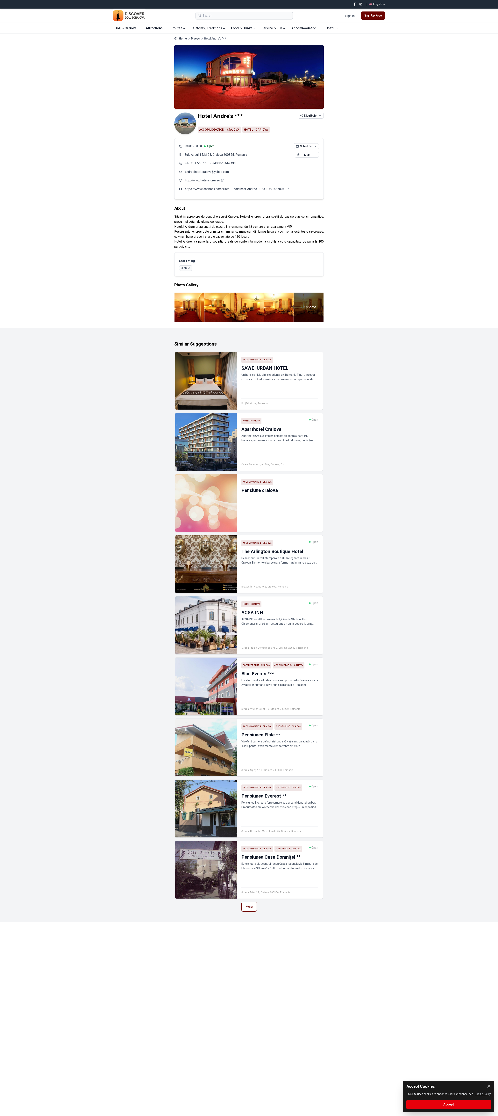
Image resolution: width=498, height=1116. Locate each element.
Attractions (154, 28)
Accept (448, 1104)
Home (183, 38)
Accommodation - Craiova (219, 129)
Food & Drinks (242, 28)
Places (195, 38)
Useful (331, 28)
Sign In (350, 16)
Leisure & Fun (272, 28)
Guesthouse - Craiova (288, 726)
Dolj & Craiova (126, 28)
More (249, 906)
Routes (177, 28)
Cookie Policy (483, 1094)
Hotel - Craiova (256, 129)
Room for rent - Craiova (256, 665)
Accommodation (304, 28)
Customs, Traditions (207, 28)
